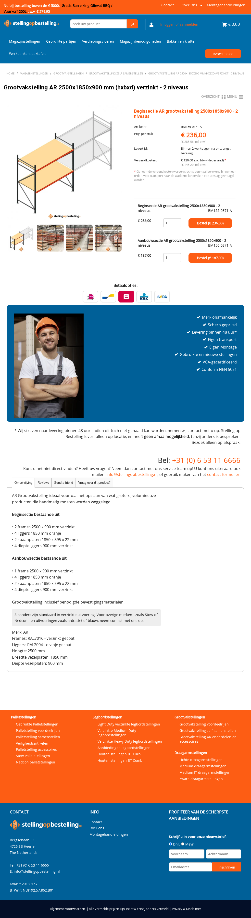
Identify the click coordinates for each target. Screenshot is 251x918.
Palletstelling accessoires (36, 749)
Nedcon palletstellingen (35, 762)
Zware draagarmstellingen (201, 778)
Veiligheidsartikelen (32, 743)
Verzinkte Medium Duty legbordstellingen (117, 732)
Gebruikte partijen (61, 41)
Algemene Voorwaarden (67, 909)
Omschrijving (23, 482)
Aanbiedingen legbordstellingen (124, 747)
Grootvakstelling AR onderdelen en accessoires (208, 739)
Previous (13, 238)
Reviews (43, 482)
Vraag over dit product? (94, 482)
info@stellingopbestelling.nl (131, 474)
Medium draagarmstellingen (202, 766)
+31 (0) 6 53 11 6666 (206, 460)
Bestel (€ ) (210, 223)
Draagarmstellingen (191, 752)
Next (115, 238)
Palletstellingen (23, 717)
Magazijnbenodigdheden (140, 41)
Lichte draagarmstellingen (201, 759)
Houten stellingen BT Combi (120, 760)
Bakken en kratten (182, 41)
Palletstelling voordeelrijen (38, 730)
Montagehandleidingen (226, 5)
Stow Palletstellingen (33, 755)
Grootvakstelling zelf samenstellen (207, 730)
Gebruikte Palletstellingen (37, 724)
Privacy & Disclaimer (186, 909)
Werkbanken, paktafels (27, 53)
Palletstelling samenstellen (38, 737)
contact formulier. (223, 474)
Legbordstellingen (107, 717)
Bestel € (223, 53)
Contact (167, 5)
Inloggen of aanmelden (179, 24)
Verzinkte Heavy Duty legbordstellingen (130, 741)
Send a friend (63, 482)
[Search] (132, 23)
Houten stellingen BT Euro (119, 754)
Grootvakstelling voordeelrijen (204, 724)
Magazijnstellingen (24, 41)
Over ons (188, 7)
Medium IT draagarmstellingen (204, 772)
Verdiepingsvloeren (98, 41)
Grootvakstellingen (190, 717)
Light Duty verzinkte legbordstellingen (129, 724)
